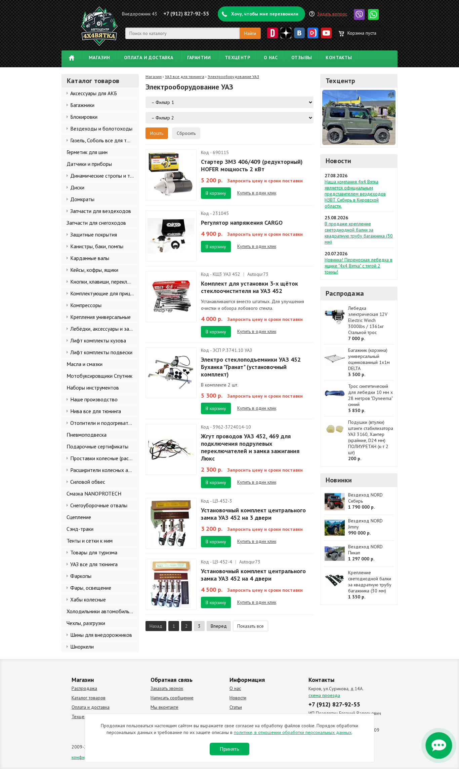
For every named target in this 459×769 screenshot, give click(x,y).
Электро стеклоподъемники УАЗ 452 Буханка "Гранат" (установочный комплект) (251, 367)
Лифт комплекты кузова (98, 340)
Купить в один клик (256, 193)
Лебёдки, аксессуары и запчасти (104, 328)
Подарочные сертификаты (97, 446)
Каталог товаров (89, 698)
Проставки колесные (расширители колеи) (104, 458)
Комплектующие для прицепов (104, 293)
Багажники (82, 105)
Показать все (250, 626)
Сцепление (79, 517)
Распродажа (345, 293)
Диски (77, 187)
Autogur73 (257, 274)
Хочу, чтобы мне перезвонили (264, 14)
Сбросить (186, 133)
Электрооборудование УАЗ (233, 76)
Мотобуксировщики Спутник (99, 375)
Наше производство (94, 399)
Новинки (339, 480)
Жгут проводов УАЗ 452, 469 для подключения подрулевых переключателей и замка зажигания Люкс (250, 447)
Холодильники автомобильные (102, 611)
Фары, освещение (90, 587)
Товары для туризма (93, 552)
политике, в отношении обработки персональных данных (292, 732)
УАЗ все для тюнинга (94, 564)
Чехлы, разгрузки (86, 623)
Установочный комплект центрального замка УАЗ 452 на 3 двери (253, 513)
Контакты (339, 57)
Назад (156, 626)
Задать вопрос (332, 14)
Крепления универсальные (100, 317)
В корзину (216, 193)
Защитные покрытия (93, 234)
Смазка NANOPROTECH (94, 493)
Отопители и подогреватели (103, 422)
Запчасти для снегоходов (96, 222)
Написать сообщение (172, 698)
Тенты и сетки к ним (90, 540)
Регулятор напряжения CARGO (242, 222)
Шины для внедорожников (101, 634)
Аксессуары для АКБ (93, 93)
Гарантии (199, 57)
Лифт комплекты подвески (101, 352)
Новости (338, 160)
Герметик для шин (87, 152)
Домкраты (82, 199)
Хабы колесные (88, 599)
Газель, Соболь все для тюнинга (104, 140)
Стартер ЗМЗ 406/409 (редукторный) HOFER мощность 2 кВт (252, 165)
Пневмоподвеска (87, 434)
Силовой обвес (87, 481)
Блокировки (83, 116)
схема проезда (324, 695)
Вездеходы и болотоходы (101, 128)
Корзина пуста (361, 33)
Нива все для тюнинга (95, 411)
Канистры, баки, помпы (96, 246)
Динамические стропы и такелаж (104, 175)
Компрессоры (85, 305)
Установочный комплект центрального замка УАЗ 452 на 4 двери (253, 574)
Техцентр (237, 57)
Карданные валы (89, 258)
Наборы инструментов (93, 387)
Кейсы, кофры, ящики (94, 269)
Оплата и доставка (148, 57)
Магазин (99, 57)
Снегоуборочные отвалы (98, 505)
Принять (229, 749)
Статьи (236, 707)
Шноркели (82, 646)
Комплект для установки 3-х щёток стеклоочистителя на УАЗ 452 (249, 287)
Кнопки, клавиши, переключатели (104, 281)
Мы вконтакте (164, 707)
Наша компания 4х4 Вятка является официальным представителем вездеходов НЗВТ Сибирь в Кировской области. (355, 194)
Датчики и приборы (89, 163)
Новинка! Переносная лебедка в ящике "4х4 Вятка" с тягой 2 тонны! (358, 266)
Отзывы (301, 57)
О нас (271, 57)
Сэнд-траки (80, 528)
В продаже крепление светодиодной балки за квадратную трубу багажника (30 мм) (359, 233)
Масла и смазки (84, 364)
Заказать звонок (167, 688)
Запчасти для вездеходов (100, 211)
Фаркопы (80, 576)
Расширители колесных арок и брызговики (104, 470)
